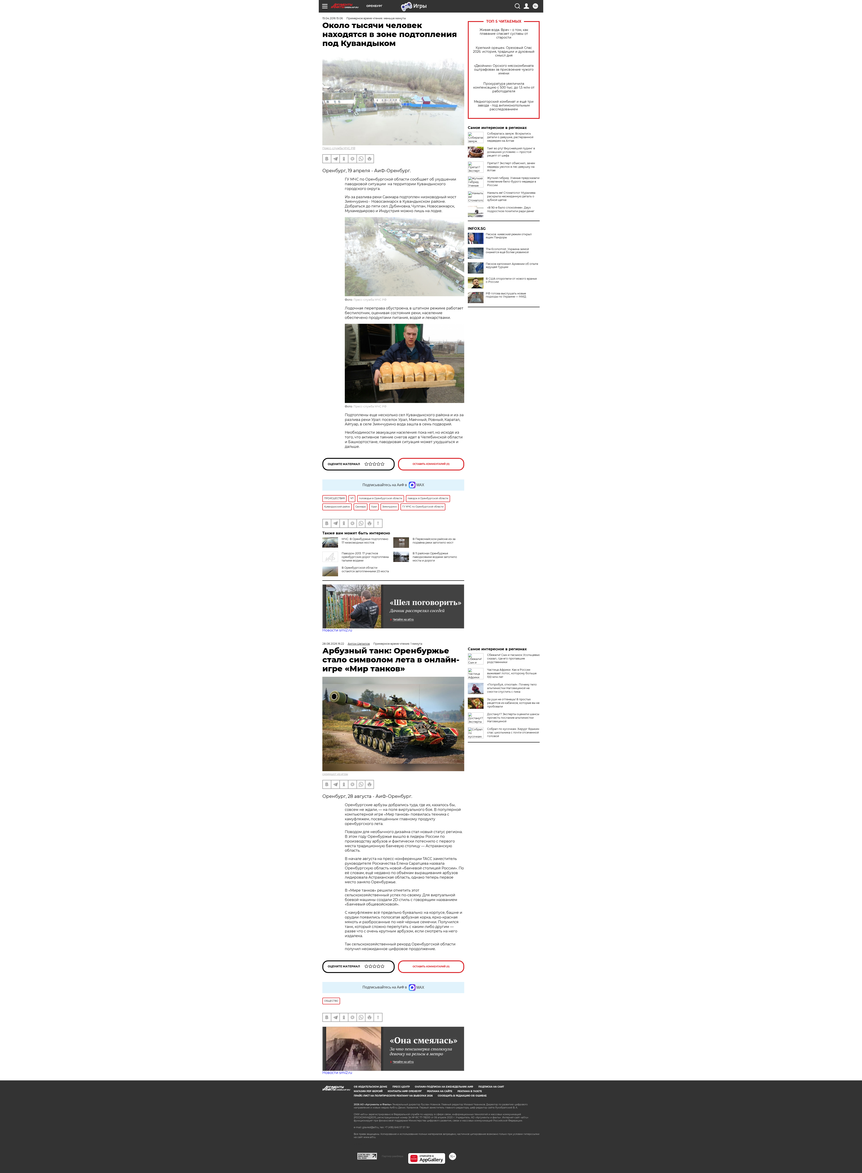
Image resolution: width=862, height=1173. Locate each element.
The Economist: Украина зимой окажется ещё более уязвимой (507, 251)
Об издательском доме (370, 1086)
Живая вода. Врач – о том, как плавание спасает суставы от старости (503, 33)
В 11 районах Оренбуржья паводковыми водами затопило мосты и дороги (435, 557)
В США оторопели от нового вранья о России (511, 280)
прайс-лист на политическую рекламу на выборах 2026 (393, 1095)
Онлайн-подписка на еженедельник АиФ (444, 1086)
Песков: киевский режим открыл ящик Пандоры (509, 236)
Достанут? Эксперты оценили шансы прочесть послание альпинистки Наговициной (513, 717)
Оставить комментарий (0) (431, 464)
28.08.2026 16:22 (333, 643)
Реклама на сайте (439, 1091)
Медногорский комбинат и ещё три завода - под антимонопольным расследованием (504, 105)
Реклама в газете (469, 1091)
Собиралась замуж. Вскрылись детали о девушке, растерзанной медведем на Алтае (510, 137)
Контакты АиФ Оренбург (405, 1091)
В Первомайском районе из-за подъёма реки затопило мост (434, 540)
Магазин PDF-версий (368, 1091)
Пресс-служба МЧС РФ (338, 148)
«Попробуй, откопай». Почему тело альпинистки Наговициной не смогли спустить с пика (512, 688)
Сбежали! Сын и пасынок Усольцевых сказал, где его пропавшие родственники (513, 658)
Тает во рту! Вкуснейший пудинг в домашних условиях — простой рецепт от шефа (511, 152)
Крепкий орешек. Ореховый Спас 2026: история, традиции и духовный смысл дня (503, 51)
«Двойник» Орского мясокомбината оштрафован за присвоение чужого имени (504, 69)
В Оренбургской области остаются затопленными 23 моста (365, 569)
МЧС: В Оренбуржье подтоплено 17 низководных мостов (365, 540)
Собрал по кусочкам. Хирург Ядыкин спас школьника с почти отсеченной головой (513, 732)
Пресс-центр (401, 1086)
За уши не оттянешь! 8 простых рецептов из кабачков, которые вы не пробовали (513, 703)
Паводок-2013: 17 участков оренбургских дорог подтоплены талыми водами (365, 557)
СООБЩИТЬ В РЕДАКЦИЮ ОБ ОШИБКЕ (462, 1095)
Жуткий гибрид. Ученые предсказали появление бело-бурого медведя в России (513, 181)
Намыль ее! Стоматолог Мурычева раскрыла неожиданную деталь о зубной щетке (511, 196)
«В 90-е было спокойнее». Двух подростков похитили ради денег (510, 209)
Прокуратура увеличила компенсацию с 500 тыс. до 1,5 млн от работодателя (503, 87)
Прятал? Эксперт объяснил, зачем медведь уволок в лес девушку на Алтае (511, 166)
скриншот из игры (335, 774)
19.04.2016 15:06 (332, 18)
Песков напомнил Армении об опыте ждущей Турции (512, 265)
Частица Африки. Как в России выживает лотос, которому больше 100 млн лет (512, 673)
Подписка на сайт (491, 1086)
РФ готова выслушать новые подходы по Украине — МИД (506, 295)
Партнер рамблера (392, 1156)
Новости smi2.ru (337, 630)
